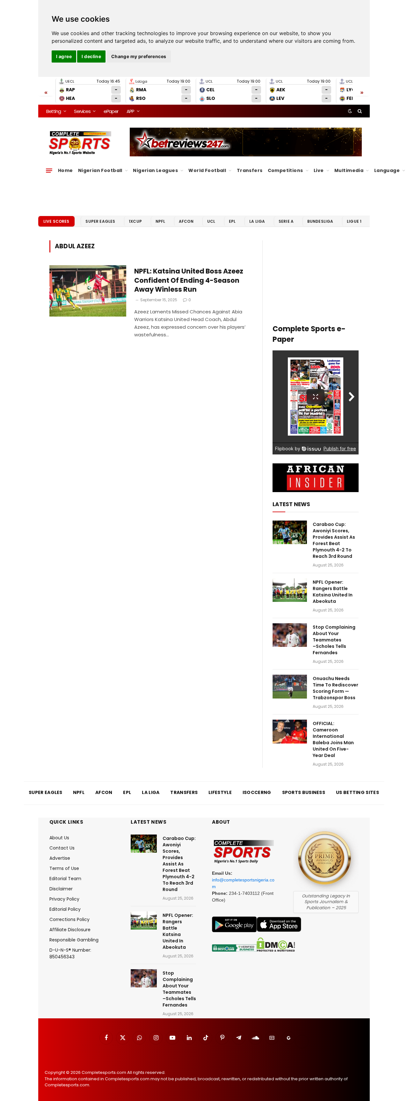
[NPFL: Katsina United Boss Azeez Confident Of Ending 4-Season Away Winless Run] (87, 291)
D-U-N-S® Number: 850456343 (70, 953)
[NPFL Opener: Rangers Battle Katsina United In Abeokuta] (290, 590)
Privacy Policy (64, 899)
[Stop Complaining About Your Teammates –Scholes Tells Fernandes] (290, 635)
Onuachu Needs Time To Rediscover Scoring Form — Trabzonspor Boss (335, 688)
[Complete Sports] (80, 143)
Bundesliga (320, 221)
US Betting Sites (357, 792)
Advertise (59, 858)
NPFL (160, 221)
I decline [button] (91, 56)
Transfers (250, 170)
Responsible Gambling (73, 940)
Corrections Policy (69, 919)
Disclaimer (61, 889)
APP (130, 111)
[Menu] (49, 170)
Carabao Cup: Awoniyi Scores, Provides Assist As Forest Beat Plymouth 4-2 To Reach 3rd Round (334, 540)
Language (387, 170)
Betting (53, 111)
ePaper (111, 111)
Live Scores (56, 221)
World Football (207, 170)
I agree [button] (64, 56)
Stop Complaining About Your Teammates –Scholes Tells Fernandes (334, 640)
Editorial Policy (65, 909)
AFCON (186, 221)
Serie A (286, 221)
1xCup (135, 221)
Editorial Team (65, 878)
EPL (232, 221)
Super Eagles (100, 221)
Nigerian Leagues (155, 170)
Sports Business (303, 792)
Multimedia (348, 170)
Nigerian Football (100, 170)
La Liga (257, 221)
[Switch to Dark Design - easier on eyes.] (349, 111)
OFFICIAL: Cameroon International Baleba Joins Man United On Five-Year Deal (333, 739)
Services (82, 111)
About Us (59, 838)
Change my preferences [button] (138, 56)
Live (319, 170)
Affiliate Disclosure (70, 929)
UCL (211, 221)
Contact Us (62, 848)
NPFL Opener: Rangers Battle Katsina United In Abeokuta (333, 591)
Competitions (285, 170)
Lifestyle (220, 792)
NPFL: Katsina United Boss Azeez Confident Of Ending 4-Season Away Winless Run (188, 280)
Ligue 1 (354, 221)
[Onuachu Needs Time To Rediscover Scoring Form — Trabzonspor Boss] (290, 687)
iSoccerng (257, 792)
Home (65, 170)
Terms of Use (64, 868)
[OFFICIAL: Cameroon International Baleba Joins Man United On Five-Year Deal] (290, 732)
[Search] (359, 111)
